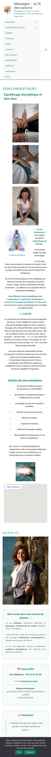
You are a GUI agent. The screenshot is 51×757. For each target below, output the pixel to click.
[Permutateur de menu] (35, 22)
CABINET (9, 33)
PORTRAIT (9, 66)
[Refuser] (47, 747)
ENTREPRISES (11, 60)
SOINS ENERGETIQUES (15, 28)
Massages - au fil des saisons (27, 6)
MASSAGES (10, 22)
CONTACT (9, 49)
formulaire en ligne (29, 681)
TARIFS (8, 44)
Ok (19, 752)
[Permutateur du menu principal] (45, 49)
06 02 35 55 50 (34, 674)
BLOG (7, 77)
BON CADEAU (11, 55)
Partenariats (10, 71)
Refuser (30, 752)
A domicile (9, 38)
